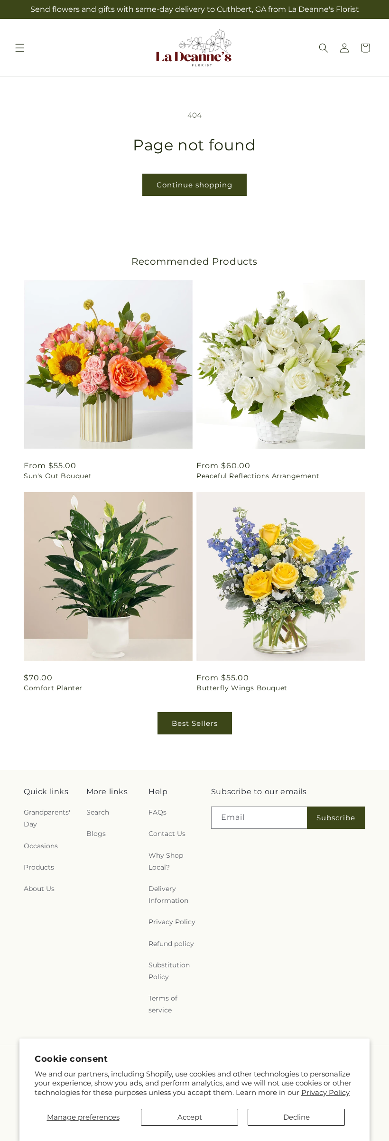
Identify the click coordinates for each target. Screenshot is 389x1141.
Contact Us (166, 833)
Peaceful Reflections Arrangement (257, 476)
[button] (19, 47)
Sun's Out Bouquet (58, 476)
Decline (296, 1117)
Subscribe (335, 817)
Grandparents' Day (47, 818)
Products (39, 867)
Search (97, 812)
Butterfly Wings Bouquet (241, 688)
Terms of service (162, 1004)
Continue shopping (194, 184)
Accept (189, 1117)
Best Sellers (195, 723)
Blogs (96, 833)
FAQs (157, 812)
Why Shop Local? (165, 861)
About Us (39, 888)
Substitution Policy (169, 971)
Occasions (41, 846)
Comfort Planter (53, 688)
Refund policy (171, 943)
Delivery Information (168, 894)
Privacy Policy (325, 1092)
